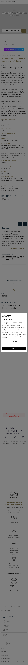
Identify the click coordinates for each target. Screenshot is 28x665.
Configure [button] (14, 341)
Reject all (14, 345)
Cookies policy (5, 337)
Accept (14, 348)
